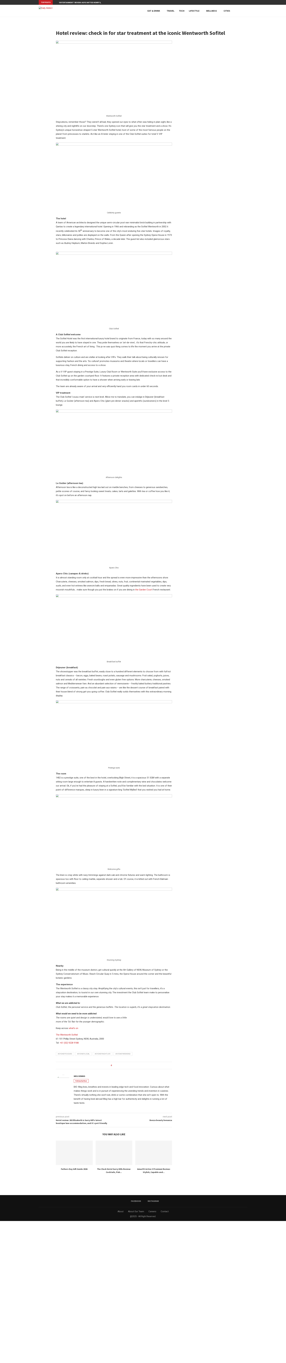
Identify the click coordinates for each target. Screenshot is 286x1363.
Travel (170, 10)
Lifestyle (194, 10)
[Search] (240, 11)
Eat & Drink (153, 10)
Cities (227, 10)
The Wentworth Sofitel (67, 1034)
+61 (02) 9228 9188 (69, 1042)
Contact (165, 1211)
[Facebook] (244, 2)
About (120, 1211)
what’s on (73, 1028)
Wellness (211, 10)
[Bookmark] (245, 11)
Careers (152, 1211)
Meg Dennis (79, 1076)
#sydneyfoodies (65, 1054)
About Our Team (136, 1211)
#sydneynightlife (102, 1054)
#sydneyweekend (122, 1054)
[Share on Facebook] (115, 1065)
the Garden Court (143, 589)
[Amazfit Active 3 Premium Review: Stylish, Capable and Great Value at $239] (153, 1153)
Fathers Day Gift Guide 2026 (74, 1169)
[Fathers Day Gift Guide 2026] (74, 1153)
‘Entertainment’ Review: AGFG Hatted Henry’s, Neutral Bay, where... (90, 2)
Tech (181, 10)
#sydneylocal (83, 1054)
